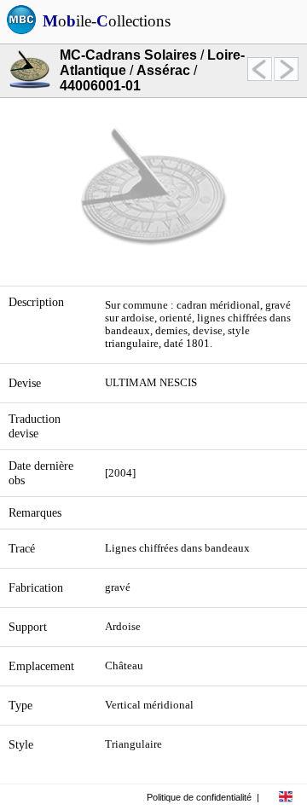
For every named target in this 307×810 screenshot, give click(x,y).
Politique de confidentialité (199, 797)
